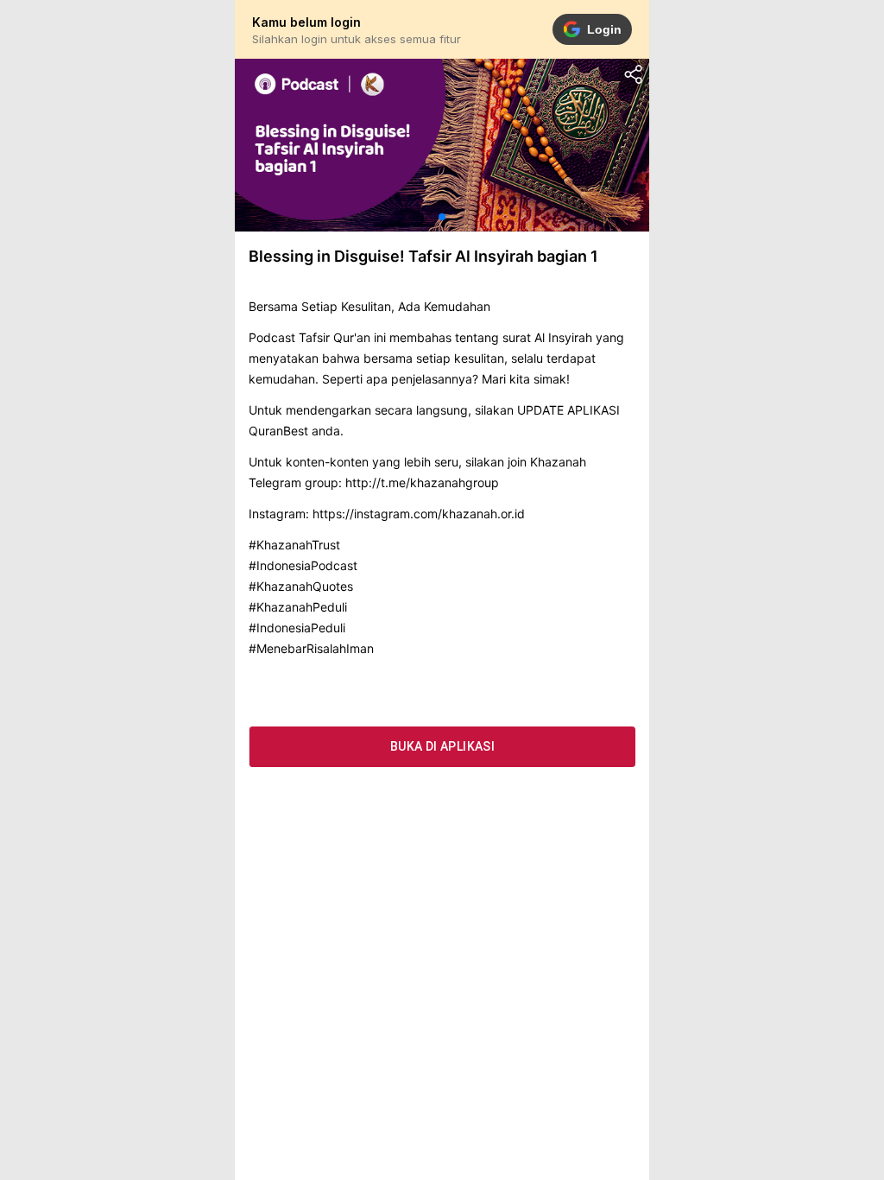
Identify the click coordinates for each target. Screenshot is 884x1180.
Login (604, 29)
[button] (442, 216)
